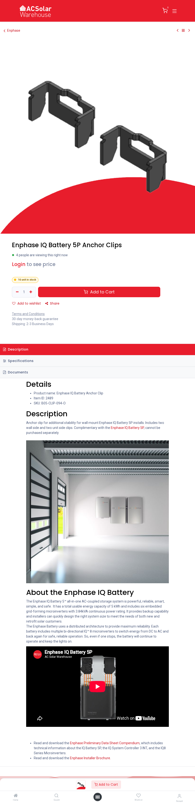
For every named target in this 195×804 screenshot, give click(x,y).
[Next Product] (189, 30)
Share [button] (54, 303)
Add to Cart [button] (102, 292)
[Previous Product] (177, 30)
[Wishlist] (138, 796)
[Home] (16, 796)
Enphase (13, 30)
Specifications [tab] (20, 360)
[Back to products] (183, 30)
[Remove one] (16, 292)
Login (18, 264)
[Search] (56, 796)
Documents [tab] (17, 372)
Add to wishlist (28, 303)
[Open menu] (97, 797)
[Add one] (31, 292)
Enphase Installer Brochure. (91, 758)
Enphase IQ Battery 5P (127, 428)
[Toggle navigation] (175, 10)
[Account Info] (179, 796)
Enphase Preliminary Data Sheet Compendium (105, 743)
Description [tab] (17, 349)
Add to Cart (108, 784)
